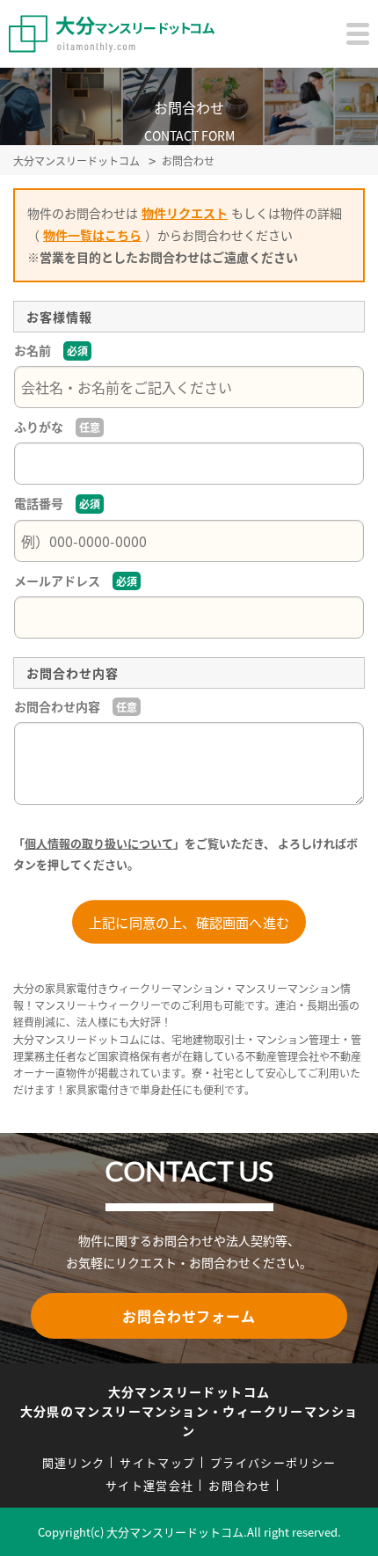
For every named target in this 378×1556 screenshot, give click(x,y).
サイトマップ (157, 1462)
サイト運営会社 (149, 1485)
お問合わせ (240, 1485)
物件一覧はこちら (92, 235)
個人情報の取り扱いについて (99, 843)
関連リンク (73, 1462)
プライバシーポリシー (273, 1462)
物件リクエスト (185, 213)
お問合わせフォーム (188, 1315)
